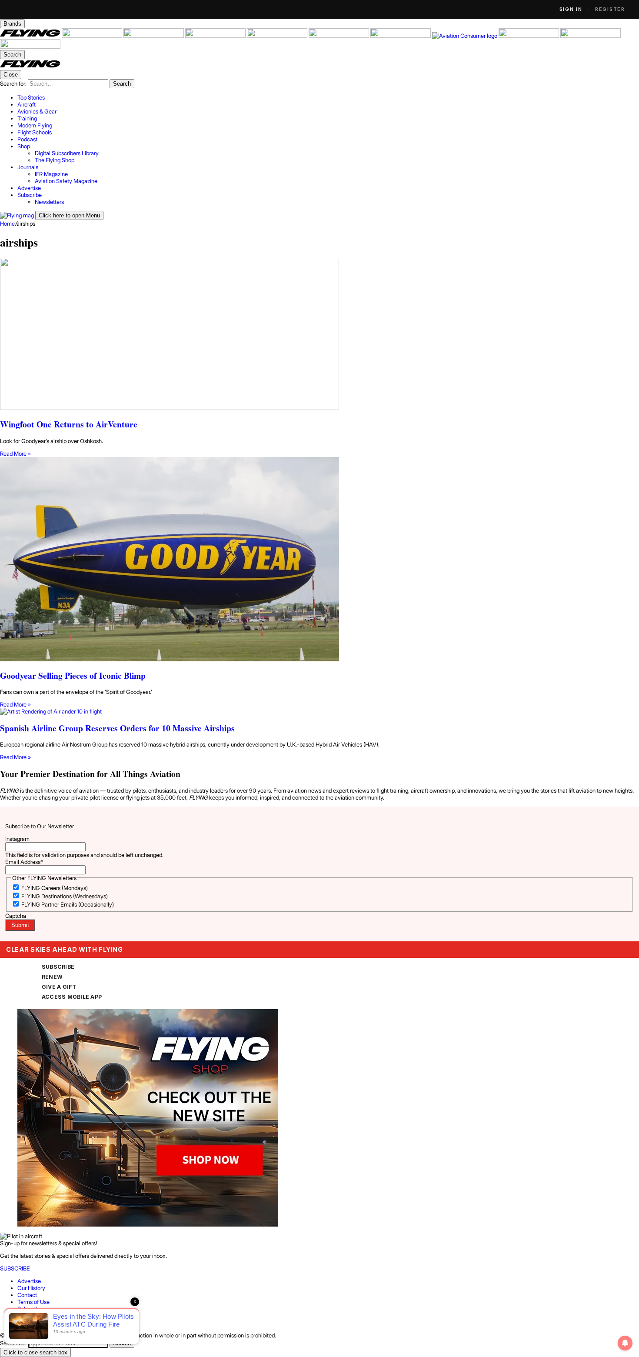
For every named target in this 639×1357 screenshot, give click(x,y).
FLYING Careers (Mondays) (54, 887)
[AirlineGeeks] (154, 35)
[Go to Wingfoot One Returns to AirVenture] (319, 334)
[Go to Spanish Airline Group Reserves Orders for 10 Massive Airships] (319, 711)
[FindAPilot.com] (590, 35)
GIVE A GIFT (59, 987)
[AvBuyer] (278, 35)
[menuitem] (328, 97)
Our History (31, 1287)
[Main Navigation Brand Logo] (30, 66)
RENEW (52, 977)
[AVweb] (216, 35)
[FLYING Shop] (30, 46)
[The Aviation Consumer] (465, 35)
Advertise (29, 1280)
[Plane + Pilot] (401, 35)
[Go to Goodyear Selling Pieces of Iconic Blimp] (319, 560)
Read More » (15, 453)
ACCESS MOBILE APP (72, 997)
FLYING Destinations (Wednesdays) (64, 896)
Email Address (24, 861)
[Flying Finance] (529, 35)
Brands (12, 23)
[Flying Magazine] (31, 35)
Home (7, 223)
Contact (27, 1294)
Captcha (15, 915)
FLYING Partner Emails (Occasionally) (67, 904)
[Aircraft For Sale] (92, 35)
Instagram (17, 838)
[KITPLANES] (339, 35)
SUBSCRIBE (58, 967)
